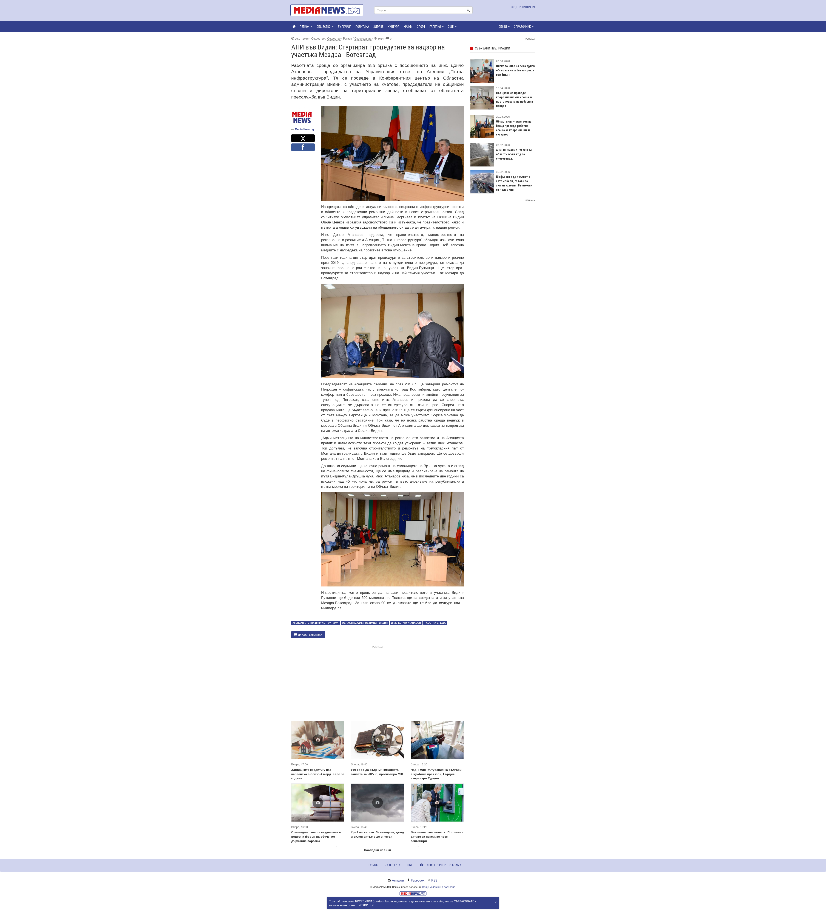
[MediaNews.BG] (329, 10)
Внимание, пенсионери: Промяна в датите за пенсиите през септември (437, 836)
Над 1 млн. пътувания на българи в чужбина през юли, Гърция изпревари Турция (436, 773)
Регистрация (527, 7)
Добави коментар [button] (309, 634)
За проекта (393, 865)
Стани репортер (434, 865)
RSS (434, 880)
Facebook (417, 880)
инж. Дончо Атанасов (406, 622)
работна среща (435, 622)
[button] (306, 26)
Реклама (455, 865)
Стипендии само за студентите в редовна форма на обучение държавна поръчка (316, 836)
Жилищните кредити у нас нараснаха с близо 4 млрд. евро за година (317, 773)
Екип (410, 865)
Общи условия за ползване (438, 887)
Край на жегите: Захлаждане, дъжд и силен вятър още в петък (377, 834)
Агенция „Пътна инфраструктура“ (315, 622)
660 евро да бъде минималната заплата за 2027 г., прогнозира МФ (377, 771)
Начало (373, 865)
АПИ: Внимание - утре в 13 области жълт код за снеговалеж (514, 154)
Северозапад (362, 38)
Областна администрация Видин (365, 622)
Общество (334, 38)
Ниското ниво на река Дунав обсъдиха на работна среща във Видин (515, 70)
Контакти (397, 880)
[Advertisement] (377, 679)
